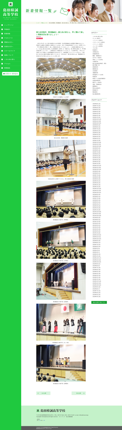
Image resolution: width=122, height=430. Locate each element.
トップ (37, 22)
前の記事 (79, 393)
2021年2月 (96, 231)
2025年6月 (96, 130)
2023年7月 (96, 175)
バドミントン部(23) (98, 44)
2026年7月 (96, 105)
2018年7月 (96, 290)
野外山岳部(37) (96, 88)
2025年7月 (96, 128)
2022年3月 (96, 206)
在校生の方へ (8, 46)
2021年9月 (96, 217)
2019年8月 (96, 265)
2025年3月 (96, 136)
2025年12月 (97, 119)
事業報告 (7, 68)
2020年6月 (96, 246)
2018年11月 (97, 283)
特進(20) (95, 76)
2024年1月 (96, 163)
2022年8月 (96, 196)
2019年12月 (97, 258)
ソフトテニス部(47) (98, 40)
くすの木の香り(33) (98, 36)
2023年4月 (96, 181)
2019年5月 (96, 271)
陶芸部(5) (95, 92)
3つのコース (8, 38)
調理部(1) (95, 86)
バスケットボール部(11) (99, 42)
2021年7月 (96, 221)
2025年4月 (96, 134)
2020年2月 (96, 254)
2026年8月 (96, 103)
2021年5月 (96, 225)
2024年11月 (97, 144)
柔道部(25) (95, 67)
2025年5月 (96, 132)
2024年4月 (96, 157)
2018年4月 (96, 296)
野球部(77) (95, 90)
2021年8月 (96, 219)
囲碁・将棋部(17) (97, 55)
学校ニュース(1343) (98, 59)
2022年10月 (97, 192)
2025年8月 (96, 127)
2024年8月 (96, 150)
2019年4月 (96, 273)
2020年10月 (97, 238)
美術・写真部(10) (97, 84)
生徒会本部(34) (96, 80)
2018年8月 (96, 289)
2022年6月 (96, 200)
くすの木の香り (9, 59)
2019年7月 (96, 267)
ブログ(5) (95, 48)
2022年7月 (96, 198)
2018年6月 (96, 292)
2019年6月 (96, 269)
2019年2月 (96, 277)
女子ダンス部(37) (97, 57)
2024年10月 (97, 146)
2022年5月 (96, 202)
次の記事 (43, 393)
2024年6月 (96, 154)
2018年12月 (97, 281)
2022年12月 (97, 188)
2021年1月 (96, 233)
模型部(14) (95, 69)
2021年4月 (96, 227)
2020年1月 (96, 256)
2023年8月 (96, 173)
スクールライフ (9, 51)
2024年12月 (97, 142)
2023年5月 (96, 179)
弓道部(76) (95, 61)
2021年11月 (97, 213)
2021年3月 (96, 229)
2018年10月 (97, 285)
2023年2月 (96, 184)
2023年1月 (96, 186)
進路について (8, 55)
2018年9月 (96, 287)
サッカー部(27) (96, 38)
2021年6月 (96, 223)
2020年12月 (97, 235)
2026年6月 (96, 107)
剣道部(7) (95, 50)
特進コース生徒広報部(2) (99, 78)
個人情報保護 (69, 416)
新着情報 (7, 33)
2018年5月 (96, 294)
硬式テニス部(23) (97, 82)
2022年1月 (96, 209)
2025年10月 (97, 123)
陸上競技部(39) (96, 94)
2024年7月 (96, 152)
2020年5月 (96, 248)
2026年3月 (96, 113)
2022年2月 (96, 207)
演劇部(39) (95, 72)
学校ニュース (44, 22)
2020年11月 (97, 236)
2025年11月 (97, 121)
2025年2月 (96, 138)
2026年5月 (96, 109)
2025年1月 (96, 140)
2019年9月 (96, 263)
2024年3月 (96, 159)
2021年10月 (97, 215)
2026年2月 (96, 115)
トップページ (8, 25)
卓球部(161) (96, 52)
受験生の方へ (8, 42)
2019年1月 (96, 279)
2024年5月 (96, 155)
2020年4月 (96, 250)
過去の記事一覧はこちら (99, 302)
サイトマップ (62, 416)
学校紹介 (7, 29)
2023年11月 (97, 167)
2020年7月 (96, 244)
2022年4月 (96, 204)
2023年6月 (96, 177)
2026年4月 (96, 111)
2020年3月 (96, 252)
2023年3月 (96, 182)
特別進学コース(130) (98, 74)
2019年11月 (97, 260)
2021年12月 (97, 211)
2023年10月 (97, 169)
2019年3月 (96, 275)
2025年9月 (96, 125)
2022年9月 (96, 194)
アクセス (7, 64)
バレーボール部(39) (98, 46)
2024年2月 (96, 161)
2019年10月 (97, 261)
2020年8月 (96, 242)
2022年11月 (97, 190)
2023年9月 (96, 171)
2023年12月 (97, 165)
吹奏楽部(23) (96, 53)
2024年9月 (96, 148)
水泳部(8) (95, 70)
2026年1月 (96, 117)
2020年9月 (96, 240)
